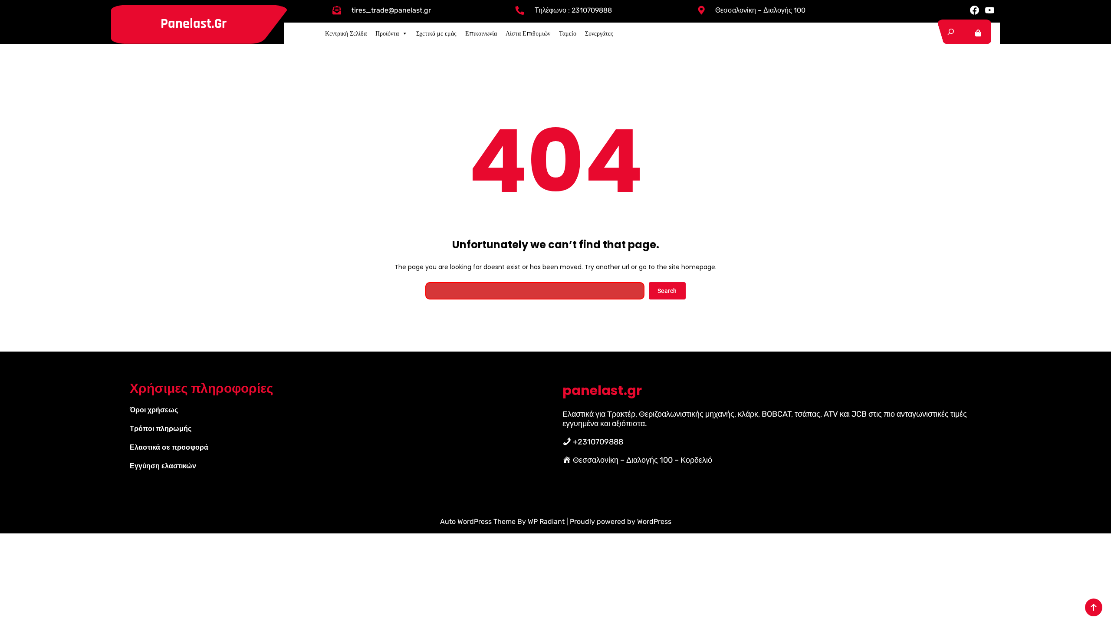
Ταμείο (567, 33)
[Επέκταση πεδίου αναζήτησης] (951, 32)
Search (667, 290)
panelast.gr (194, 24)
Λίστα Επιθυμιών (528, 33)
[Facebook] (974, 10)
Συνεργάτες (599, 33)
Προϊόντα (387, 33)
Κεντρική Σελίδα (346, 33)
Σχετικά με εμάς (436, 33)
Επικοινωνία (481, 33)
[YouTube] (989, 10)
